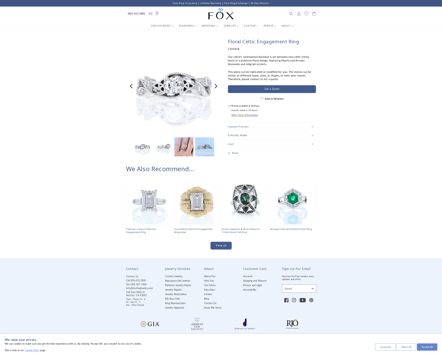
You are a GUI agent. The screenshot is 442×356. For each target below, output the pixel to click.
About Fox (209, 276)
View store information (244, 115)
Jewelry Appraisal (174, 307)
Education (209, 289)
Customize (385, 346)
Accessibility (249, 289)
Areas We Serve (212, 307)
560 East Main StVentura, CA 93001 (136, 294)
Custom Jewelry (173, 276)
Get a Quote (272, 88)
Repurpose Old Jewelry (177, 280)
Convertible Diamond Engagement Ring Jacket (193, 230)
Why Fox (209, 280)
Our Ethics (210, 285)
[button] (291, 13)
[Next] (215, 86)
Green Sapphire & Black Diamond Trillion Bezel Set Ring (241, 230)
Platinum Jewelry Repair (178, 285)
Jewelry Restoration (176, 294)
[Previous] (131, 86)
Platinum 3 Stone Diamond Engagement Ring (141, 230)
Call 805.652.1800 (136, 280)
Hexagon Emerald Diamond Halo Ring (291, 229)
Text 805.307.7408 (136, 284)
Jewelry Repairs (173, 289)
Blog (206, 298)
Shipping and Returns (255, 280)
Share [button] (235, 153)
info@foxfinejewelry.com (139, 288)
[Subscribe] (312, 288)
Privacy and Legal (252, 285)
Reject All (406, 346)
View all (221, 245)
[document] (173, 86)
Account (247, 276)
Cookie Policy (32, 350)
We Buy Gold (172, 298)
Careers (208, 294)
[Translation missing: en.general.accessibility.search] (150, 13)
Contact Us (132, 276)
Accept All (427, 346)
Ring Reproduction (175, 303)
